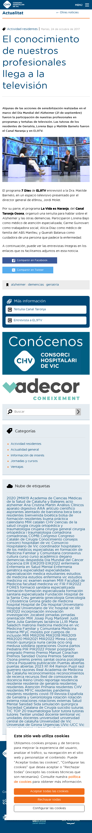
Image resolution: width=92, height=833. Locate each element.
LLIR (64, 622)
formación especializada (45, 591)
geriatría (52, 284)
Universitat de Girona (24, 725)
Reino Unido (33, 680)
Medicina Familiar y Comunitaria (33, 628)
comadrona (61, 532)
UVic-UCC (69, 725)
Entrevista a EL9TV (28, 320)
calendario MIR (19, 522)
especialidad (33, 570)
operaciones (46, 646)
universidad (49, 718)
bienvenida (34, 515)
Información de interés (27, 455)
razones (28, 670)
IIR (77, 608)
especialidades (57, 570)
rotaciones (28, 701)
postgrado (66, 649)
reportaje (52, 680)
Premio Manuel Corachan (57, 652)
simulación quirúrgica (60, 704)
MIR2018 (53, 635)
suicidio (63, 707)
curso (23, 556)
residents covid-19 (38, 694)
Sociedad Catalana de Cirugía (31, 707)
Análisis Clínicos (70, 505)
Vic (81, 725)
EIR (26, 563)
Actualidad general (25, 449)
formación (15, 591)
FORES (13, 587)
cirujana (37, 529)
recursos (32, 677)
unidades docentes (23, 718)
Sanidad (26, 704)
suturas (77, 707)
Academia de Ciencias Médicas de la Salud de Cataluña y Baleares (44, 500)
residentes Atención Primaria (31, 687)
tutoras (78, 711)
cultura (12, 556)
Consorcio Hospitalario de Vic (37, 544)
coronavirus (71, 553)
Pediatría (14, 649)
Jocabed (37, 615)
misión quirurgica (21, 642)
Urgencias (51, 725)
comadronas (17, 536)
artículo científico (60, 508)
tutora (66, 711)
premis (24, 659)
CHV (49, 522)
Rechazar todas (49, 799)
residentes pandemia (52, 690)
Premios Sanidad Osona (27, 656)
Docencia (14, 563)
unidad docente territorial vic (56, 714)
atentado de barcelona (44, 512)
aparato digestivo (21, 508)
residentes (68, 683)
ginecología (54, 598)
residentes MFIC (20, 690)
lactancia (51, 622)
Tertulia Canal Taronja (30, 309)
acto (69, 501)
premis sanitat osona (48, 659)
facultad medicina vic (40, 584)
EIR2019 (37, 563)
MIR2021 (30, 639)
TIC (9, 711)
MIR (25, 635)
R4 (51, 666)
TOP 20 (19, 711)
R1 (46, 666)
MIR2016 (37, 635)
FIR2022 (74, 584)
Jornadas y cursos (24, 461)
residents (14, 694)
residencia (69, 680)
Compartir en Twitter (30, 270)
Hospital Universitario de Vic (30, 608)
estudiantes (55, 574)
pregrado (14, 652)
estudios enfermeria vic (47, 577)
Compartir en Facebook (32, 260)
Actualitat (12, 13)
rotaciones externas (55, 701)
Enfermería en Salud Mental (30, 567)
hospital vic (64, 608)
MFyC (24, 632)
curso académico (44, 556)
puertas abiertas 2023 (25, 666)
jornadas (52, 615)
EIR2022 (52, 563)
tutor (56, 711)
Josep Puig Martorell (51, 618)
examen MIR (53, 580)
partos (74, 646)
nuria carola (46, 642)
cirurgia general (58, 529)
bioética (51, 515)
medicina (44, 625)
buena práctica (55, 519)
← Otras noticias (67, 12)
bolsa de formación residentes (40, 517)
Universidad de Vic (55, 721)
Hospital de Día (34, 604)
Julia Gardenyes (29, 622)
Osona (62, 646)
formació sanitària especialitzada (47, 587)
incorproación (32, 611)
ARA (41, 508)
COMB (34, 536)
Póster (50, 649)
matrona (29, 625)
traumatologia (39, 711)
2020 (11, 498)
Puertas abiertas (70, 663)
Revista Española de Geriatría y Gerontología (45, 695)
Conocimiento (50, 539)
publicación (46, 663)
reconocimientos (41, 673)
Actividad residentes (22, 29)
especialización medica (26, 574)
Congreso (49, 536)
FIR (62, 584)
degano (65, 556)
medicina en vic (66, 625)
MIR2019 (68, 635)
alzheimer (18, 284)
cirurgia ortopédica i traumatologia (46, 530)
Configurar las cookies (49, 808)
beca (68, 512)
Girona (34, 601)
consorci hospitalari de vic (28, 543)
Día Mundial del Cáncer (64, 560)
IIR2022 (13, 611)
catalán (39, 522)
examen (35, 580)
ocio (60, 642)
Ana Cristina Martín (40, 505)
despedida (34, 560)
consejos (70, 539)
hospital (13, 604)
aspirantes (15, 512)
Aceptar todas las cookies (49, 791)
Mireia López (66, 639)
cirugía (22, 525)
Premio (29, 652)
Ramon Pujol (66, 666)
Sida (37, 704)
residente (14, 683)
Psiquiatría (27, 663)
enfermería (70, 563)
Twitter (25, 714)
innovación (54, 611)
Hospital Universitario (65, 604)
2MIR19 (23, 498)
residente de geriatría (41, 683)
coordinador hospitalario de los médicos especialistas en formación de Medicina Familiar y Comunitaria (44, 550)
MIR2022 (46, 639)
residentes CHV (69, 687)
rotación (60, 697)
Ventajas (17, 466)
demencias (36, 284)
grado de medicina (57, 601)
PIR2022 (37, 649)
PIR (25, 649)
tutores (12, 714)
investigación (18, 615)
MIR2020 (14, 639)
